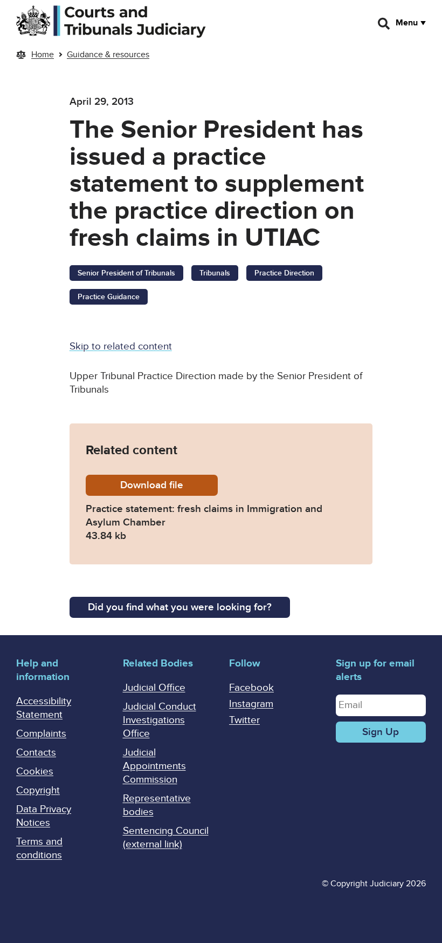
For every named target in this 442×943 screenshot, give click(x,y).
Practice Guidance (109, 296)
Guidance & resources (108, 54)
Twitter (244, 720)
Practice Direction (284, 273)
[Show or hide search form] (384, 23)
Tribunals (214, 273)
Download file (169, 485)
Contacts (36, 752)
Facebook (251, 688)
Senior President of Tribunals (126, 273)
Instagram (251, 704)
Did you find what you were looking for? (180, 607)
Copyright (38, 790)
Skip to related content (121, 346)
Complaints (41, 734)
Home (42, 54)
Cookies (34, 771)
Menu (407, 22)
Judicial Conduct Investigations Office (159, 720)
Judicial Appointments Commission (154, 766)
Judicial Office (154, 688)
